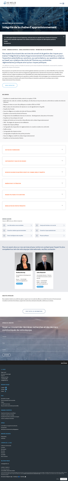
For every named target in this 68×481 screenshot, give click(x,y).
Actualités (3, 454)
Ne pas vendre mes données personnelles (10, 405)
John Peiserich (41, 272)
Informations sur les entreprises (44, 49)
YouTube (3, 389)
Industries (3, 438)
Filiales (2, 402)
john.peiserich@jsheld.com (42, 284)
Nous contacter (4, 456)
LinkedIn (3, 387)
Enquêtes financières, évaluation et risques (10, 416)
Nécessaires (6, 476)
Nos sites (3, 451)
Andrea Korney (20, 272)
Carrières (3, 447)
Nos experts (3, 449)
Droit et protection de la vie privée (8, 400)
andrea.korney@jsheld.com (21, 280)
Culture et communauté (6, 445)
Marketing (22, 476)
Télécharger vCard (19, 283)
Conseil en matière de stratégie (27, 49)
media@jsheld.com (5, 463)
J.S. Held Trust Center (5, 404)
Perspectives (4, 427)
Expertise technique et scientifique (8, 413)
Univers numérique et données (7, 418)
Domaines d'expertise (12, 49)
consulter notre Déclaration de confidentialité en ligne (32, 473)
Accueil (4, 49)
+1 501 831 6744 (43, 282)
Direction (3, 452)
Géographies (3, 436)
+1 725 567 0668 (23, 279)
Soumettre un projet (5, 398)
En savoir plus (7, 43)
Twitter (2, 391)
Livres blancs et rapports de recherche (9, 425)
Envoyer (6, 355)
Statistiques (15, 476)
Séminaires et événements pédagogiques (9, 429)
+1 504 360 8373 (43, 280)
